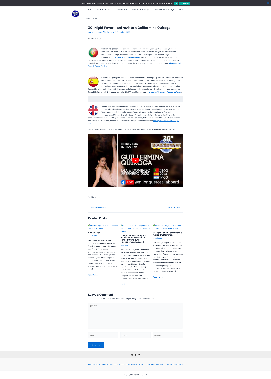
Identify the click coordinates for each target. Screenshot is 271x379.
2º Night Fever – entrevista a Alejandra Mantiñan (167, 233)
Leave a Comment (95, 32)
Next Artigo (174, 207)
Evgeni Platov (134, 57)
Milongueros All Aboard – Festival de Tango (164, 92)
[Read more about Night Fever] (103, 227)
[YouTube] (139, 355)
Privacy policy (184, 3)
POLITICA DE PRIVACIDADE (128, 364)
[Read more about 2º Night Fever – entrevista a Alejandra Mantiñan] (168, 227)
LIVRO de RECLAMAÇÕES (174, 364)
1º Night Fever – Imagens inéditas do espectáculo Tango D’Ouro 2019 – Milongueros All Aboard (133, 238)
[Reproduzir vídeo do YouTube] (135, 160)
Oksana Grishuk (121, 57)
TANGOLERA (113, 364)
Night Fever (94, 232)
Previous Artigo (98, 207)
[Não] (268, 3)
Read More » (93, 275)
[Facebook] (132, 355)
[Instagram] (135, 355)
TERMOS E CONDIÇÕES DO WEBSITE (151, 364)
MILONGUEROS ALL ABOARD (98, 364)
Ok (176, 3)
